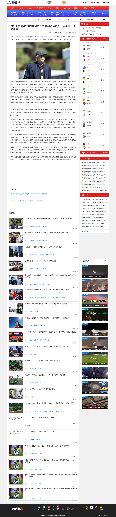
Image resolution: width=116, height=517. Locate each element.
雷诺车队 (40, 200)
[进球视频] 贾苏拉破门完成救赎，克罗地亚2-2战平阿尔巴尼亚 (99, 169)
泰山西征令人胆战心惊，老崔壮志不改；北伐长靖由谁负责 (98, 226)
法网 (91, 509)
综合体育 (84, 12)
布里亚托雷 (21, 200)
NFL (96, 509)
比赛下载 (67, 8)
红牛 (42, 297)
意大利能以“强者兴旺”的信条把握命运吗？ (94, 214)
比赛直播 (91, 34)
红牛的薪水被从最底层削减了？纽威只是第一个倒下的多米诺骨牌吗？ (51, 332)
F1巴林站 (32, 439)
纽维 (31, 325)
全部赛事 (13, 12)
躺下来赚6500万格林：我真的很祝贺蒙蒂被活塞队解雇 (97, 211)
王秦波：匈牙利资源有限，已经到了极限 (94, 223)
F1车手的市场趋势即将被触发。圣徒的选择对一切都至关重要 (48, 289)
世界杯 (32, 15)
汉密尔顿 (44, 411)
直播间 (22, 8)
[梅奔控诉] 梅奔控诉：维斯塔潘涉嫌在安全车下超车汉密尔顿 (47, 446)
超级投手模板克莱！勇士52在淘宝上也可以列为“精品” (97, 208)
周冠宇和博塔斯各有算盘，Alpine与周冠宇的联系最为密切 (46, 304)
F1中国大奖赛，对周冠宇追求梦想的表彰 (40, 389)
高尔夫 (101, 509)
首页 (13, 8)
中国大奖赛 (38, 368)
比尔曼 (48, 285)
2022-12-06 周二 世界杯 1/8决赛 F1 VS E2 (40, 417)
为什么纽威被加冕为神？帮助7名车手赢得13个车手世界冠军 (47, 318)
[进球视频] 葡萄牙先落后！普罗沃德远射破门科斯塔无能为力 (99, 172)
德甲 (57, 12)
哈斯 (31, 285)
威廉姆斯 (37, 297)
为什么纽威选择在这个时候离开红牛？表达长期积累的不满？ (48, 346)
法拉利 (39, 269)
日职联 (70, 12)
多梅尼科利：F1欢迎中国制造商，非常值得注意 (42, 361)
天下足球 (98, 28)
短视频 (76, 8)
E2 (35, 425)
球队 (85, 8)
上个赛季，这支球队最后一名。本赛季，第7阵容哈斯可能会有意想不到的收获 (51, 276)
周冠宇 (31, 254)
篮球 (15, 15)
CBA (23, 15)
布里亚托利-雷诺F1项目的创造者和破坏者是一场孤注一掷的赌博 (49, 218)
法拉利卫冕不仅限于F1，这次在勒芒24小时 (41, 261)
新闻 (57, 8)
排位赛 (38, 439)
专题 (92, 8)
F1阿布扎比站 (33, 453)
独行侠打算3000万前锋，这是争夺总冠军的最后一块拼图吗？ (99, 217)
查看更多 (105, 38)
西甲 (62, 12)
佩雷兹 (64, 297)
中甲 (45, 12)
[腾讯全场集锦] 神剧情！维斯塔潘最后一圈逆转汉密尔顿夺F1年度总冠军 (51, 489)
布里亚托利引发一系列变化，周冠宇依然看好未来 (43, 247)
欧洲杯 (32, 12)
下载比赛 (92, 31)
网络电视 (93, 12)
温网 (87, 509)
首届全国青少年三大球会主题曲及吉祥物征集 (95, 202)
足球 (10, 15)
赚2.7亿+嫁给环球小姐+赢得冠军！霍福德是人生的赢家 (97, 205)
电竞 (81, 15)
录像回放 (91, 28)
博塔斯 (36, 311)
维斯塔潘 (58, 297)
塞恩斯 (48, 254)
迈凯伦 (47, 297)
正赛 (40, 453)
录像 (49, 8)
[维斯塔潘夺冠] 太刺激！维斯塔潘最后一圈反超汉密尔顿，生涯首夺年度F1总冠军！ (51, 475)
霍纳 (41, 340)
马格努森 (36, 285)
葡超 (75, 15)
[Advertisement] (43, 174)
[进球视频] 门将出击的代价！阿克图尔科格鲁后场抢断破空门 (99, 190)
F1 (12, 200)
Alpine (31, 200)
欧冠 (62, 15)
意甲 (57, 15)
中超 (39, 12)
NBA (23, 12)
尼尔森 (44, 269)
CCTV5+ (105, 31)
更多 (105, 261)
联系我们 (100, 515)
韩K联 (75, 12)
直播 (28, 19)
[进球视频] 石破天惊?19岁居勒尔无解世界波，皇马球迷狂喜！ (99, 184)
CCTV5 (93, 15)
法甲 (52, 15)
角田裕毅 (42, 285)
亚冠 (39, 15)
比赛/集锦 (84, 28)
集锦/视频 (40, 8)
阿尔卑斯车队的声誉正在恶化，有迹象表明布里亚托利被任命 (48, 233)
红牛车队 (36, 325)
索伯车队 (53, 254)
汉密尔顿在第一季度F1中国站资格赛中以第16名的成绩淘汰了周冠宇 (50, 403)
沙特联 (45, 15)
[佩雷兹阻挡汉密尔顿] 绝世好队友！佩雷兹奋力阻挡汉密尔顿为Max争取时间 (51, 461)
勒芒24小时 (33, 269)
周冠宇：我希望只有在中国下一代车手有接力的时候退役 (46, 375)
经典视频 (90, 19)
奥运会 (86, 15)
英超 (52, 12)
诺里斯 (52, 297)
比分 (30, 8)
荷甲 (69, 15)
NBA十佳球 (85, 31)
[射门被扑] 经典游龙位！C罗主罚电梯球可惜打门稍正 (97, 175)
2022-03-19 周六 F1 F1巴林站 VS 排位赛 (39, 432)
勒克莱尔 (62, 411)
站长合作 (106, 515)
